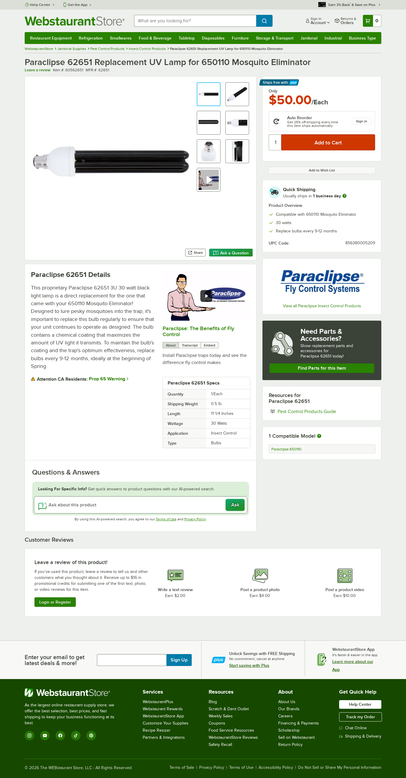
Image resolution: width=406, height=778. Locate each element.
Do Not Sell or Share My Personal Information (339, 768)
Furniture (240, 38)
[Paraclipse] (322, 281)
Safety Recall (220, 744)
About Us (286, 702)
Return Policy (290, 744)
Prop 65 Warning (107, 379)
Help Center (40, 5)
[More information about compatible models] (319, 436)
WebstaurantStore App (163, 716)
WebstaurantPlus (158, 702)
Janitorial (308, 38)
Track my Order (360, 716)
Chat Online (356, 728)
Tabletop (187, 38)
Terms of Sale (181, 768)
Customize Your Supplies (165, 723)
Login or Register (55, 602)
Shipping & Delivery (363, 736)
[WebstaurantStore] (73, 692)
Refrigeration (91, 38)
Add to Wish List (322, 170)
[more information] (344, 196)
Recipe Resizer (157, 730)
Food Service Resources (231, 730)
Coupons (217, 723)
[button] (209, 94)
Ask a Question (234, 253)
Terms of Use (166, 519)
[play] (206, 296)
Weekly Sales (221, 716)
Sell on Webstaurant (296, 737)
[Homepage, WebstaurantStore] (75, 21)
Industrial (333, 38)
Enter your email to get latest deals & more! (54, 660)
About (171, 345)
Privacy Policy (195, 519)
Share (198, 253)
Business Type (362, 38)
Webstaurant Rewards (163, 709)
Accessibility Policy (276, 768)
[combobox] (195, 21)
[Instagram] (29, 735)
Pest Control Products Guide (325, 411)
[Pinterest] (91, 735)
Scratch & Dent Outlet (229, 709)
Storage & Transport (274, 38)
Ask (235, 505)
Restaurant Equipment (51, 38)
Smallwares (121, 38)
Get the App (77, 5)
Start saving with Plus (249, 665)
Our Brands (289, 709)
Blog (213, 702)
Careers (285, 716)
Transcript (190, 345)
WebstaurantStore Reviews (233, 737)
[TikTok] (76, 735)
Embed (209, 345)
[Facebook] (60, 735)
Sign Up (179, 660)
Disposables (213, 38)
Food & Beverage (155, 38)
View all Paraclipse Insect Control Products (322, 306)
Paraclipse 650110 (286, 449)
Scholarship (289, 730)
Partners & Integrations (164, 737)
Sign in (361, 121)
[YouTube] (45, 735)
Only (273, 91)
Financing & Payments (298, 723)
